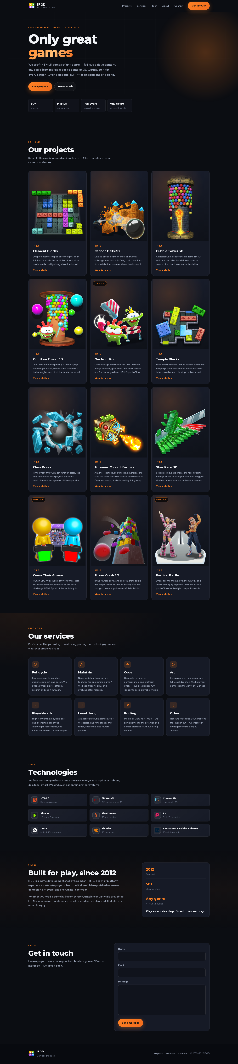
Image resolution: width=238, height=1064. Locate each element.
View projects (40, 86)
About (165, 5)
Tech (154, 5)
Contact (178, 5)
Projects (127, 5)
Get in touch (199, 5)
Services (142, 5)
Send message (131, 1022)
